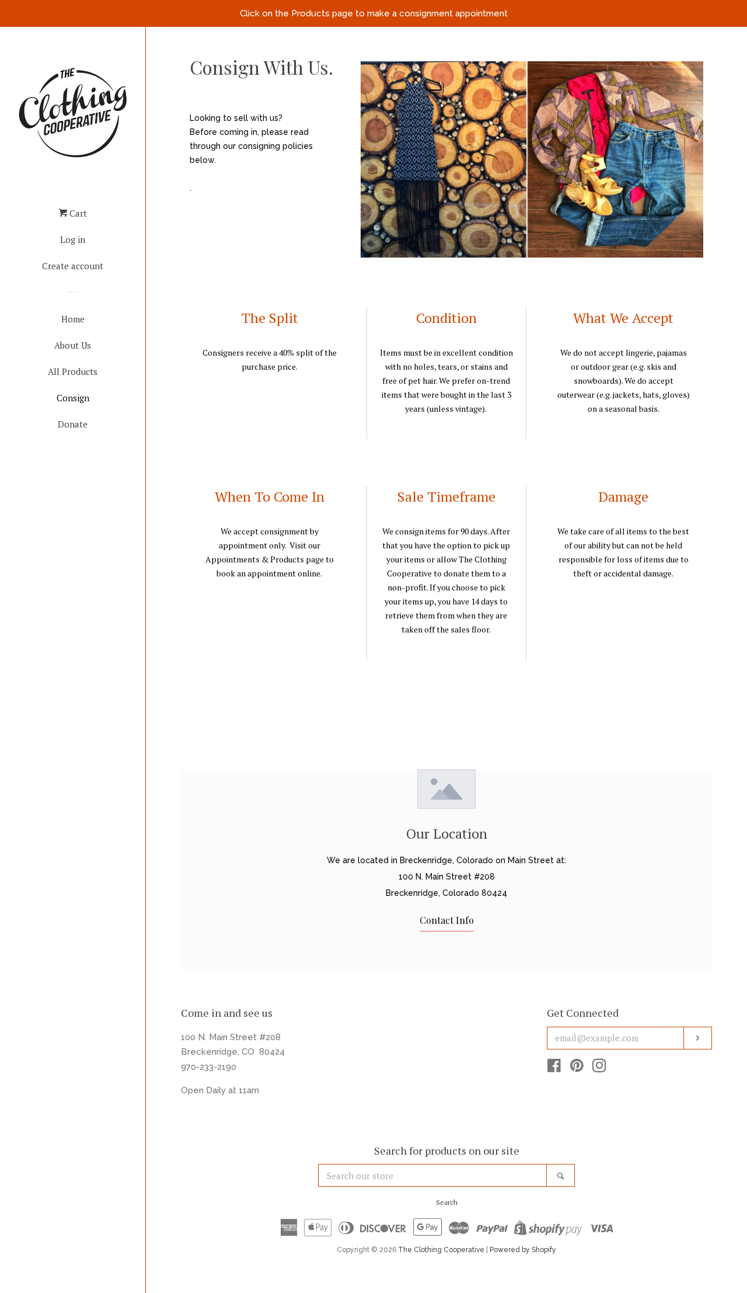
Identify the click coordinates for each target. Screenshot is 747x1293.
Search (447, 1202)
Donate (73, 424)
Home (73, 319)
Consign (73, 398)
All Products (72, 371)
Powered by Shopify (523, 1250)
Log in (72, 239)
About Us (72, 345)
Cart (77, 213)
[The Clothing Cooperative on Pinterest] (577, 1068)
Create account (72, 266)
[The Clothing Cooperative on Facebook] (554, 1068)
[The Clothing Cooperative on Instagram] (599, 1068)
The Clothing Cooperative (441, 1250)
